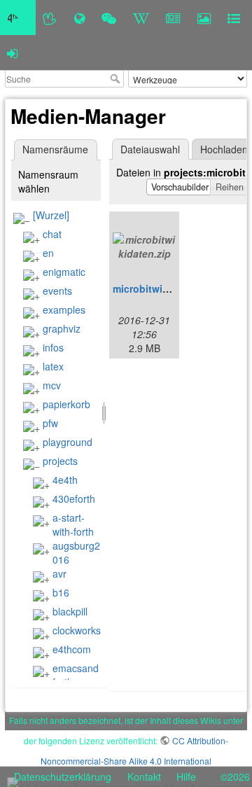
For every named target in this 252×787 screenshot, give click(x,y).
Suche (116, 78)
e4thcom (71, 649)
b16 (60, 592)
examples (64, 309)
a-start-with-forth (73, 524)
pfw (50, 423)
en (48, 253)
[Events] (108, 17)
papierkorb (66, 404)
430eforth (73, 499)
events (57, 291)
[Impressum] (233, 17)
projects (60, 461)
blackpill (70, 611)
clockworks (76, 630)
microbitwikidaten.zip (164, 288)
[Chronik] (79, 17)
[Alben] (204, 17)
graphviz (61, 328)
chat (52, 234)
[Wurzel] (51, 215)
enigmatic (64, 272)
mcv (52, 385)
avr (59, 573)
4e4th (65, 480)
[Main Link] (18, 17)
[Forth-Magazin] (173, 17)
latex (53, 366)
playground (67, 442)
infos (53, 347)
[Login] (12, 52)
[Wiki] (141, 17)
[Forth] (50, 17)
